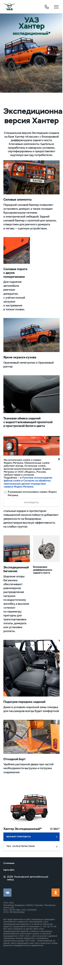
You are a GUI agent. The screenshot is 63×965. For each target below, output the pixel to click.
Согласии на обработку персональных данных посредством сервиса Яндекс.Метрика (27, 483)
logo (9, 6)
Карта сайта (8, 870)
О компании (8, 863)
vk (7, 892)
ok (56, 892)
